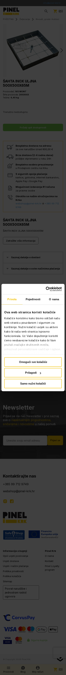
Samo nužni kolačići (33, 383)
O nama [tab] (54, 299)
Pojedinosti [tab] (33, 299)
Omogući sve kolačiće (33, 362)
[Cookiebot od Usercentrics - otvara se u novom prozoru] (46, 289)
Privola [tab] (11, 299)
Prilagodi (31, 372)
